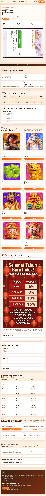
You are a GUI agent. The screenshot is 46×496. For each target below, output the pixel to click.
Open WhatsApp (34, 429)
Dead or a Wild (5, 348)
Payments (22, 1)
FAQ (26, 1)
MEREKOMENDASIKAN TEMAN (8, 335)
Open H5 (35, 1)
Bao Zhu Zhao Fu (6, 368)
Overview (15, 1)
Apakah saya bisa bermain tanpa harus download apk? (12, 459)
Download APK (41, 1)
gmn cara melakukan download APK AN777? (10, 455)
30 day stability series (7, 111)
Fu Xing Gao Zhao (6, 361)
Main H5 (12, 18)
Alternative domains (6, 121)
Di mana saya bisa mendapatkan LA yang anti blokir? (12, 462)
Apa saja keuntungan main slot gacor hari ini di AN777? (12, 465)
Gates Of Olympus (6, 355)
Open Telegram (11, 429)
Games (19, 1)
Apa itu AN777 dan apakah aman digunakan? (10, 449)
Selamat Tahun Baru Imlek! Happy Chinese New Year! (13, 258)
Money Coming (5, 358)
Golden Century (6, 365)
